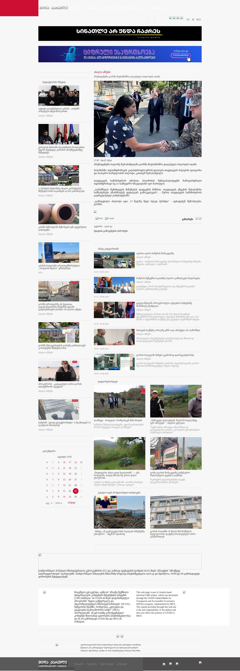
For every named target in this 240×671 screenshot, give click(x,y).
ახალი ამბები (45, 115)
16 (64, 497)
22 (70, 491)
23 (70, 497)
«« (46, 457)
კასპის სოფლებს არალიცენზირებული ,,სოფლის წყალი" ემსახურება (59, 267)
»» (83, 457)
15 (64, 491)
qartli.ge (108, 226)
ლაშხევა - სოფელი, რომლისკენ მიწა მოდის (118, 420)
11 (64, 468)
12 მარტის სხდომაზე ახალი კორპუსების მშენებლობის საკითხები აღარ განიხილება (61, 189)
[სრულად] (201, 271)
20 (70, 479)
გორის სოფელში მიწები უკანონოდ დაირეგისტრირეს (165, 355)
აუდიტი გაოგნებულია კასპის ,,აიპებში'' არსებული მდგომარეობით (59, 110)
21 (70, 485)
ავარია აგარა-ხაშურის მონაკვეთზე (155, 253)
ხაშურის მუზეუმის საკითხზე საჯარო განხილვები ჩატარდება (168, 278)
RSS (40, 272)
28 (75, 485)
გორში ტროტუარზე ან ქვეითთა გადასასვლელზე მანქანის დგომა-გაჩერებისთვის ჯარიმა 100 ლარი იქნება (59, 307)
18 (70, 468)
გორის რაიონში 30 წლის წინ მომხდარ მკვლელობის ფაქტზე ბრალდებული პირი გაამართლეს (172, 534)
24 (75, 462)
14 (64, 485)
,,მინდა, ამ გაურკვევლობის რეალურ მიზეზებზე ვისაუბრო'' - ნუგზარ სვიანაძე (119, 532)
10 (64, 462)
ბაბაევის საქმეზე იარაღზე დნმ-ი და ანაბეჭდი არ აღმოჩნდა (168, 330)
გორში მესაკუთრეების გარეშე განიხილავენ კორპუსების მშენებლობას (61, 346)
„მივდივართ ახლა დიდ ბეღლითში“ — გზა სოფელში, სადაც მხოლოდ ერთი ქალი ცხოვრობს (117, 475)
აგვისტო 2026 (64, 457)
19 (70, 474)
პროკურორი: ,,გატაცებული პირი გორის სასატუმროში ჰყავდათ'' (60, 385)
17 (70, 462)
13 (64, 479)
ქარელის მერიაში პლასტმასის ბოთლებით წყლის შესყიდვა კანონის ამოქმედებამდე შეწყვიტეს (61, 150)
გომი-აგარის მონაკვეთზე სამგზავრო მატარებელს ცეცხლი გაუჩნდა (170, 474)
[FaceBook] (194, 84)
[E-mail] (108, 219)
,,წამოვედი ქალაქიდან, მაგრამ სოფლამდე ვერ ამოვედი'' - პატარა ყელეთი (173, 421)
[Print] (98, 219)
